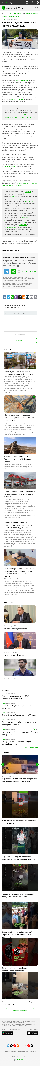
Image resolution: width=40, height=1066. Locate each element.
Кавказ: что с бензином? (12, 13)
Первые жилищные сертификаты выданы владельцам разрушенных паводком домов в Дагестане (18, 525)
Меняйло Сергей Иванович (15, 655)
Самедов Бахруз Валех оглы (15, 681)
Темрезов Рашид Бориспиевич (16, 628)
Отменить (20, 340)
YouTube (23, 222)
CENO (12, 196)
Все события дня (31, 747)
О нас (3, 1029)
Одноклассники (10, 227)
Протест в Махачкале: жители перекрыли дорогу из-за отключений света (19, 895)
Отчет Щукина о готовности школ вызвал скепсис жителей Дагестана (18, 372)
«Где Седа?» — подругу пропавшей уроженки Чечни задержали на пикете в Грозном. (18, 859)
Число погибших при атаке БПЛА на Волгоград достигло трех (17, 697)
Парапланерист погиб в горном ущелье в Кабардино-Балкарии (19, 723)
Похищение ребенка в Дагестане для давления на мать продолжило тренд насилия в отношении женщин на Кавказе (19, 572)
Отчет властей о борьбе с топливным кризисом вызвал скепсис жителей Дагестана (19, 494)
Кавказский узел (22, 80)
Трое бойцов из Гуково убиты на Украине (19, 715)
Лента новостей (14, 16)
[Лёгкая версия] (11, 3)
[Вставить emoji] (24, 313)
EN (6, 2)
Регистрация (20, 334)
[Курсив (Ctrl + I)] (10, 313)
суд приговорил (10, 166)
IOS (32, 201)
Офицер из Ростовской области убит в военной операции (18, 742)
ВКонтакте (23, 225)
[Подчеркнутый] (14, 313)
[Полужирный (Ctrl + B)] (6, 313)
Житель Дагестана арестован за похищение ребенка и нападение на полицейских (19, 417)
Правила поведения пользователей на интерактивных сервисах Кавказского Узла (20, 1052)
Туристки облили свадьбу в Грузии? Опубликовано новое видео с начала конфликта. (17, 934)
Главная (4, 16)
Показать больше (20, 1010)
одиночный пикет (16, 99)
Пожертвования (33, 1029)
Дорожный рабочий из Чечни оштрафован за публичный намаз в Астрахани (19, 779)
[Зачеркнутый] (19, 313)
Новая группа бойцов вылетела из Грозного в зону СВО (20, 733)
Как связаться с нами (16, 1029)
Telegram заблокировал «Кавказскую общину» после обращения (17, 969)
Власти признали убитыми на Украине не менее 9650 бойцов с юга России (19, 459)
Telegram (28, 192)
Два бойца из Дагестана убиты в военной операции (19, 706)
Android (27, 201)
